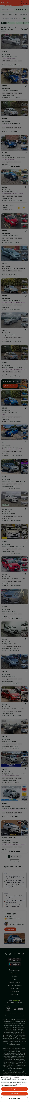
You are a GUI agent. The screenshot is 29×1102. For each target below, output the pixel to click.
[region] (14, 1089)
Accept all (14, 1089)
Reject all (14, 1094)
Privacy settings (14, 1098)
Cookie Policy (5, 1085)
